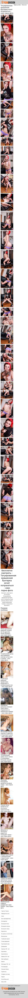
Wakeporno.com (5, 913)
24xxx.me (24, 5)
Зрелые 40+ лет (5, 949)
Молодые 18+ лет (5, 964)
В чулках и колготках (6, 933)
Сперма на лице (5, 974)
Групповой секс (5, 944)
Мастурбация (4, 959)
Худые (3, 976)
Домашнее (4, 946)
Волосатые (4, 936)
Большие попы (5, 923)
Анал (2, 916)
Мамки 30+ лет (5, 956)
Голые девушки (5, 941)
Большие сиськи (5, 926)
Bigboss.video (17, 5)
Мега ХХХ (3, 981)
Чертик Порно (5, 911)
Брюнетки (4, 931)
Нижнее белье (5, 969)
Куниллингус (4, 954)
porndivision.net (14, 991)
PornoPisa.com (5, 979)
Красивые (3, 951)
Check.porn (17, 985)
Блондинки (4, 921)
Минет (3, 961)
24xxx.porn (10, 985)
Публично (3, 971)
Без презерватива (6, 918)
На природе (4, 966)
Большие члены (5, 928)
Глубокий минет (5, 938)
